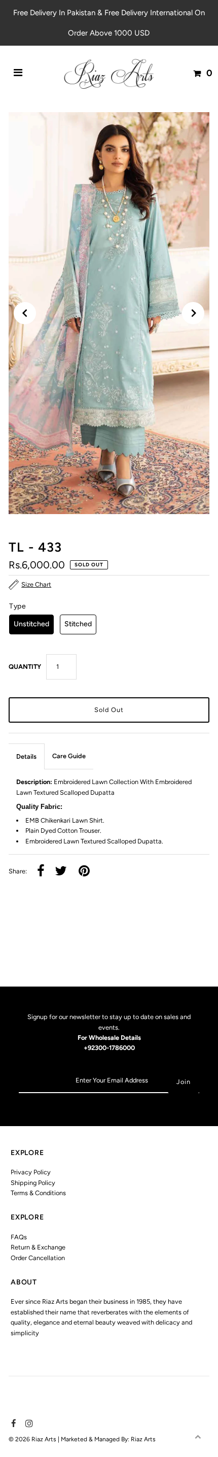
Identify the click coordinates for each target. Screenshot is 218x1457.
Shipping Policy (33, 1183)
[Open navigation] (18, 73)
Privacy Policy (31, 1172)
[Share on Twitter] (61, 871)
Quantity (25, 666)
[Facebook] (12, 1424)
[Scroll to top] (198, 1437)
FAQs (19, 1237)
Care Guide (69, 756)
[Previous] (25, 313)
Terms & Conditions (38, 1193)
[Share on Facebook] (41, 871)
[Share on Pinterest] (84, 871)
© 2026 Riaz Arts (33, 1439)
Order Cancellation (38, 1258)
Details (26, 756)
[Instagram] (27, 1424)
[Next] (193, 313)
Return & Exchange (38, 1247)
